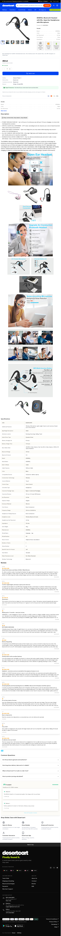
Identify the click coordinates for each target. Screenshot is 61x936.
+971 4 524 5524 (10, 912)
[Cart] (57, 5)
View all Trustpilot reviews (30, 812)
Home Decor (13, 10)
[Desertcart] (8, 5)
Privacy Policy (54, 921)
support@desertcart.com (13, 906)
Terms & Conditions (52, 919)
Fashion (30, 10)
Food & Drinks (21, 10)
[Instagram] (50, 867)
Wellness (4, 10)
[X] (54, 867)
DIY (35, 10)
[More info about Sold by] (21, 78)
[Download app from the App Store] (19, 925)
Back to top (30, 844)
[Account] (53, 5)
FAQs (56, 927)
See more (4, 110)
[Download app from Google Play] (7, 925)
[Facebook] (57, 867)
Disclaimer (55, 924)
